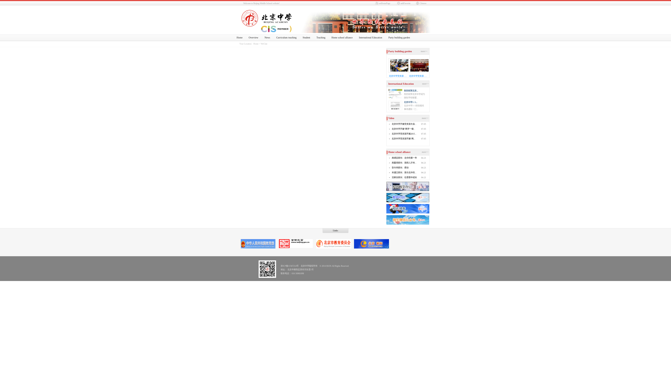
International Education (370, 37)
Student (306, 37)
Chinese (423, 3)
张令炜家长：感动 (400, 168)
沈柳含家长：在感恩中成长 (404, 177)
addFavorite (405, 3)
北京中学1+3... (410, 102)
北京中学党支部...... (398, 76)
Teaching (320, 37)
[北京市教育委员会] (333, 248)
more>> (424, 51)
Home (240, 37)
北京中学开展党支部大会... (404, 124)
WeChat (264, 44)
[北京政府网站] (296, 248)
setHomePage (384, 3)
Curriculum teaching (286, 37)
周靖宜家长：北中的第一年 (404, 158)
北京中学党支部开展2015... (404, 134)
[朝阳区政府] (371, 248)
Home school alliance (342, 37)
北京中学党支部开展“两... (403, 139)
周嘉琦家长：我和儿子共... (404, 163)
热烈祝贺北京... (411, 91)
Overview (253, 37)
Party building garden (399, 37)
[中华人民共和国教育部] (258, 248)
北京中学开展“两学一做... (403, 129)
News (267, 37)
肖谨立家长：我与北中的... (404, 172)
